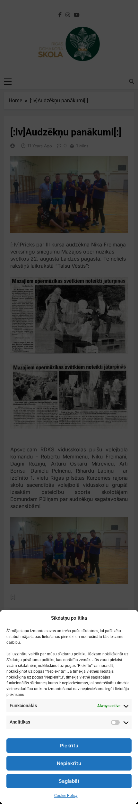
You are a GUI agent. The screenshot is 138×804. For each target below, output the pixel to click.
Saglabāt (69, 781)
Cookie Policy (66, 795)
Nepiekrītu (69, 763)
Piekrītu (69, 746)
